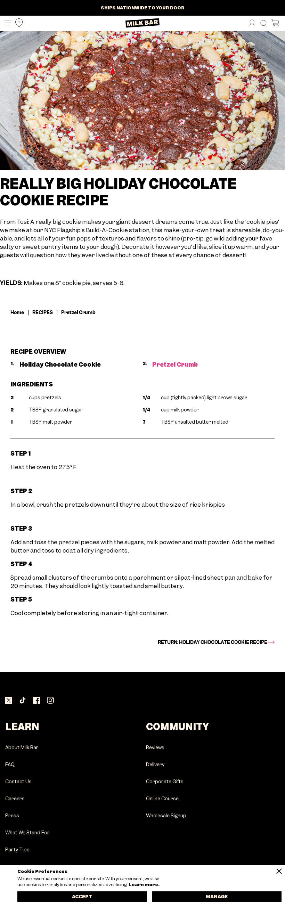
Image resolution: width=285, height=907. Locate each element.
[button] (6, 23)
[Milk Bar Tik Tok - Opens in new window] (22, 701)
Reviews (155, 748)
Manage (217, 896)
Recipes (42, 312)
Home (17, 312)
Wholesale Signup (166, 816)
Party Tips (17, 850)
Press (12, 816)
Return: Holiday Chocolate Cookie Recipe (213, 642)
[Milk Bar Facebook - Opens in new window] (36, 701)
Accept (82, 896)
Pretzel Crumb (175, 364)
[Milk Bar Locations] (17, 23)
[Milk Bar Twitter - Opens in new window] (8, 701)
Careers (15, 799)
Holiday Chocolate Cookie (60, 364)
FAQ (10, 765)
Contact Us (18, 782)
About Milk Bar (22, 748)
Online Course (162, 799)
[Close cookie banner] (279, 871)
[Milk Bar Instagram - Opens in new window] (50, 701)
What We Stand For (27, 833)
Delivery (155, 765)
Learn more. (144, 885)
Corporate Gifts (165, 782)
